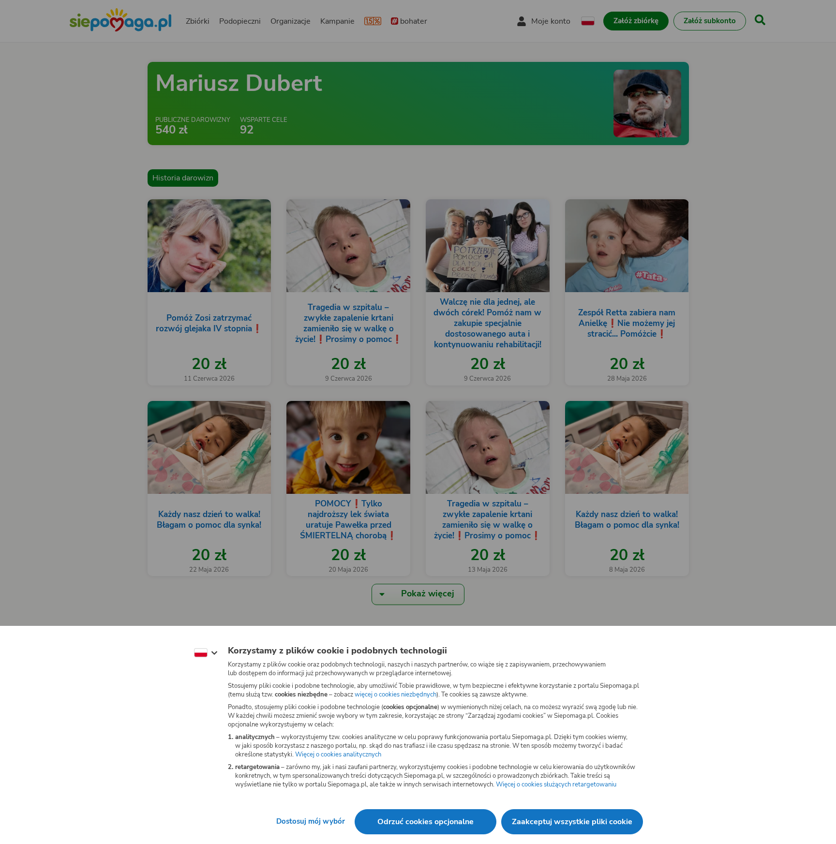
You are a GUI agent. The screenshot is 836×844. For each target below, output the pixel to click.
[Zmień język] (205, 653)
